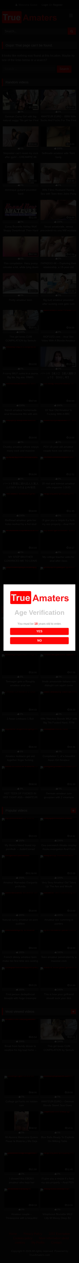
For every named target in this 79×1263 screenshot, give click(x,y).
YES (39, 631)
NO (39, 640)
